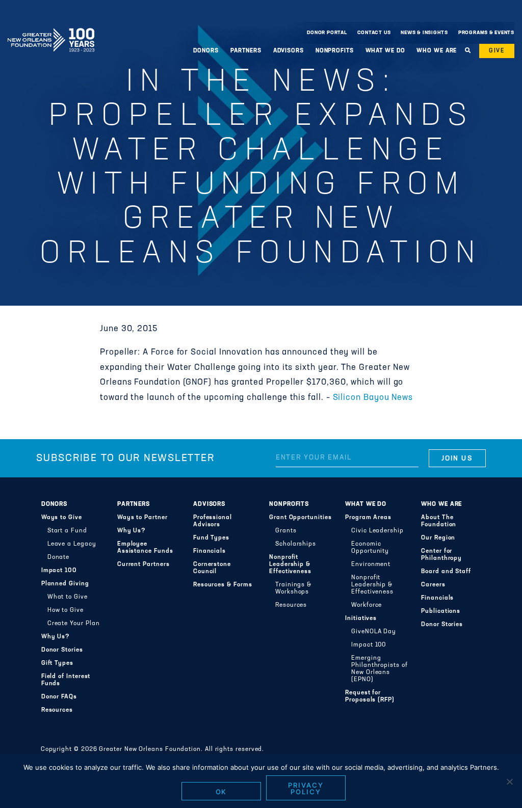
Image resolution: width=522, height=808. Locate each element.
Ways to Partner (142, 518)
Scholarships (295, 544)
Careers (433, 585)
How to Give (65, 610)
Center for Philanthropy (441, 554)
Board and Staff (446, 572)
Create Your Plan (73, 624)
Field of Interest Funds (66, 680)
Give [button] (497, 51)
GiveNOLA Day (373, 632)
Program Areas (368, 518)
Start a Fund (67, 531)
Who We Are (441, 504)
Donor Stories (62, 650)
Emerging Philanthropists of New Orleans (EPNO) (379, 669)
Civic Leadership (377, 531)
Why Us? (55, 637)
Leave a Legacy (71, 544)
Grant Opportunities (300, 518)
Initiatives (361, 618)
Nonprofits (289, 504)
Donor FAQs (59, 697)
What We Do (365, 504)
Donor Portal (327, 33)
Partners (133, 504)
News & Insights (424, 33)
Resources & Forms (222, 585)
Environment (370, 564)
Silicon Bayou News (373, 398)
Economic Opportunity (370, 547)
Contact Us (374, 33)
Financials (209, 551)
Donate (58, 557)
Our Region (438, 538)
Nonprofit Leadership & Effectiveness (290, 564)
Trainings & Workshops (293, 588)
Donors (54, 504)
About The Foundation (438, 521)
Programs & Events (486, 33)
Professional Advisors (212, 521)
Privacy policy (306, 788)
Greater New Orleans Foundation (51, 30)
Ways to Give (61, 518)
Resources (57, 710)
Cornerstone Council (212, 568)
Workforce (366, 605)
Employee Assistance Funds (145, 547)
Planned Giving (65, 584)
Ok (221, 792)
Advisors (209, 504)
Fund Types (211, 538)
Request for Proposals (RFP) (370, 696)
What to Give (67, 597)
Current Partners (143, 564)
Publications (440, 611)
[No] (509, 781)
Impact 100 (59, 571)
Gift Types (57, 663)
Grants (286, 531)
